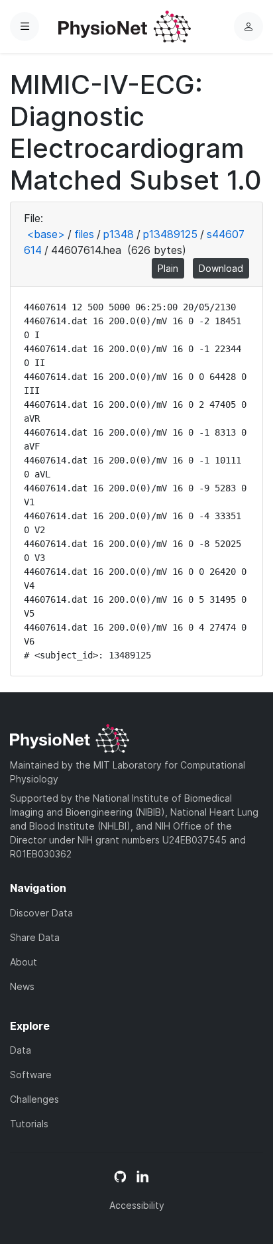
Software (31, 1074)
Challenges (34, 1099)
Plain (168, 268)
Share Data (35, 937)
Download (221, 268)
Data (20, 1050)
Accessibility (136, 1205)
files (84, 234)
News (22, 986)
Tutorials (29, 1123)
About (23, 961)
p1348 (118, 234)
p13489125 (170, 234)
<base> (46, 234)
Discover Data (41, 912)
